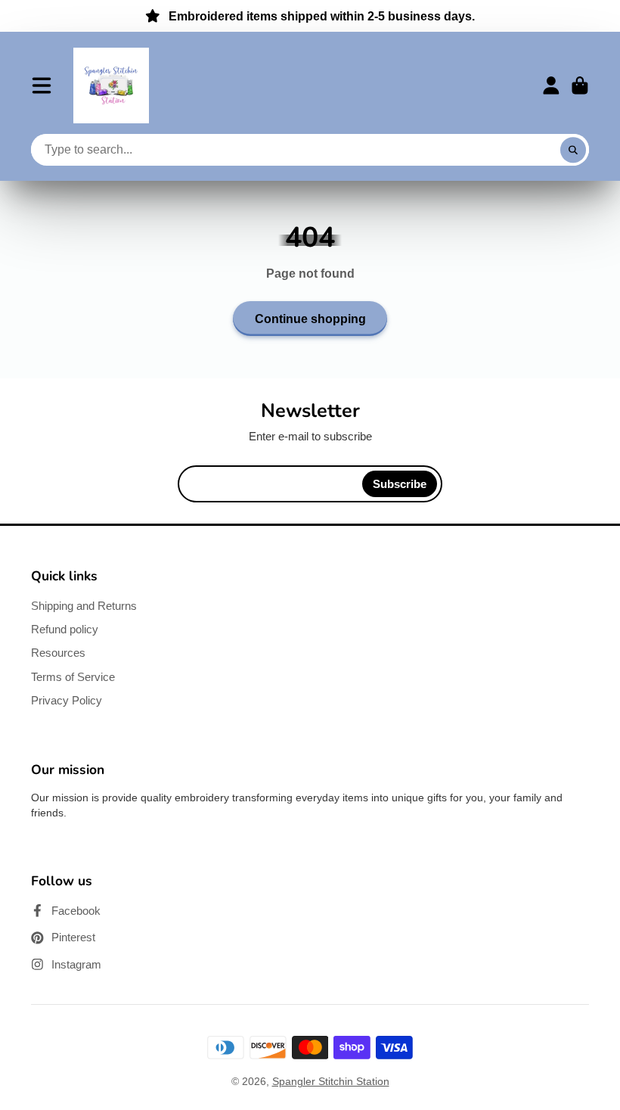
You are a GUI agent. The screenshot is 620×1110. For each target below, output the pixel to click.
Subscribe (399, 483)
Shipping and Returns (84, 605)
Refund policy (64, 629)
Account (551, 85)
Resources (58, 652)
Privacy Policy (66, 700)
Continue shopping (310, 318)
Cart (580, 85)
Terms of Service (73, 676)
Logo (111, 85)
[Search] (573, 150)
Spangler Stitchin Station (330, 1081)
